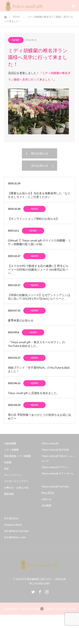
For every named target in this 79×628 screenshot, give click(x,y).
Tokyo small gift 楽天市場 (55, 449)
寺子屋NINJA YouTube (16, 531)
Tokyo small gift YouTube (55, 486)
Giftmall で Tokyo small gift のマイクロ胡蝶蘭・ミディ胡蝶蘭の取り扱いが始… (39, 242)
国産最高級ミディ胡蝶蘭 (17, 456)
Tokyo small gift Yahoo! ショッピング (58, 458)
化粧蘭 (7, 462)
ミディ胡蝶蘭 (11, 449)
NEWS (16, 16)
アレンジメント (12, 475)
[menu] (73, 5)
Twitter (33, 591)
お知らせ (46, 499)
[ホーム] (5, 15)
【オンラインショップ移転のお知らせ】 (33, 218)
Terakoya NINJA (13, 524)
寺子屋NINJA (11, 518)
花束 (6, 468)
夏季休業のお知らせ (20, 320)
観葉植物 (9, 494)
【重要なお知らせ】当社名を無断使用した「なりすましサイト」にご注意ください (39, 195)
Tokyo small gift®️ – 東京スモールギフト (46, 608)
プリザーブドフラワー (16, 481)
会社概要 (46, 505)
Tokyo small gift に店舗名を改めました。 (34, 393)
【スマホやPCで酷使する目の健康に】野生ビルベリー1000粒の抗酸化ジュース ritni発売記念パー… (38, 269)
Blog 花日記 (48, 492)
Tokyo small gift (50, 443)
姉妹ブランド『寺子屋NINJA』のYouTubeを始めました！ (39, 369)
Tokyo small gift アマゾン (55, 467)
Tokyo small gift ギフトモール (58, 473)
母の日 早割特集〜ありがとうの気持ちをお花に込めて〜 (39, 416)
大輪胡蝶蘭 (10, 443)
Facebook (39, 591)
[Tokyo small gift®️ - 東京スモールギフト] (39, 564)
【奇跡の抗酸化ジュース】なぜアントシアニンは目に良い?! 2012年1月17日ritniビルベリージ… (39, 296)
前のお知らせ (39, 153)
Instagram (46, 591)
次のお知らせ (39, 165)
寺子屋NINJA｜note (15, 537)
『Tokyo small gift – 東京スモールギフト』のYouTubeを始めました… (36, 344)
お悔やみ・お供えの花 (16, 487)
